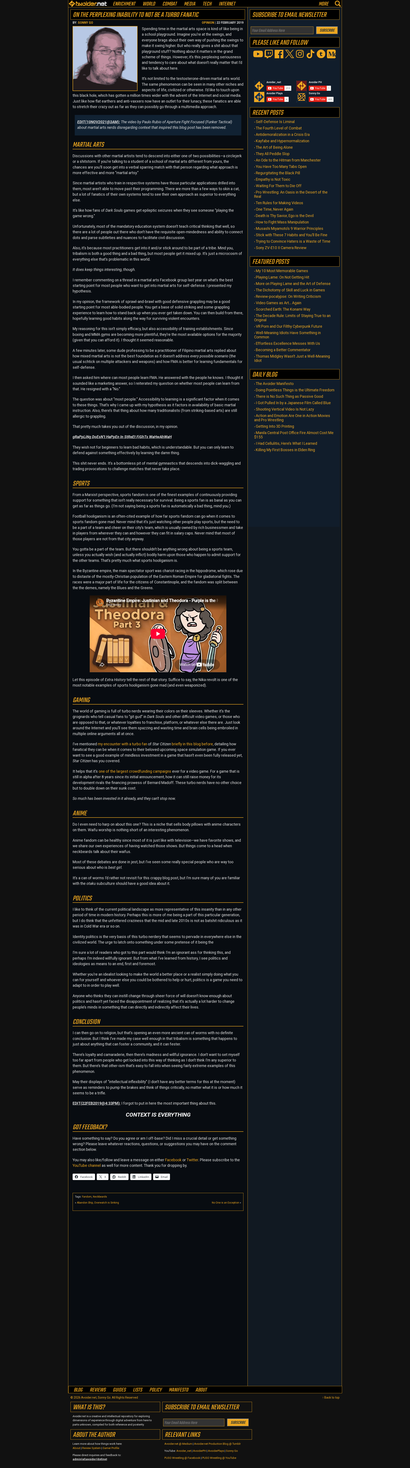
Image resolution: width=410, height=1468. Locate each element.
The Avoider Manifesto (275, 384)
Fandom (87, 1196)
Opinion (208, 22)
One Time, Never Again (274, 209)
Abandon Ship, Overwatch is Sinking (98, 1202)
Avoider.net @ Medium (178, 1443)
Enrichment (124, 4)
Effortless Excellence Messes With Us (288, 343)
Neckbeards (100, 1196)
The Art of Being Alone (274, 147)
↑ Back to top (331, 1397)
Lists (137, 1390)
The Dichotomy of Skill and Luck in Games (290, 290)
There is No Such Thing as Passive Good (289, 396)
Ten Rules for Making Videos (279, 203)
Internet (227, 4)
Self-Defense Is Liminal (275, 122)
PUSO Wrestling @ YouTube (219, 1457)
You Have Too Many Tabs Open (281, 166)
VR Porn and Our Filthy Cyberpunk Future (289, 326)
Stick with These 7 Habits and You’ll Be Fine (291, 235)
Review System (91, 1448)
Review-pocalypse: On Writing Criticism (288, 296)
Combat (169, 4)
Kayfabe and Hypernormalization (282, 141)
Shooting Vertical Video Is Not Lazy (285, 409)
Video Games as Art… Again (278, 303)
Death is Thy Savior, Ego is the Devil (285, 216)
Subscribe (327, 30)
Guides (119, 1390)
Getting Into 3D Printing (275, 426)
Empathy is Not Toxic (273, 179)
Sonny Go (85, 22)
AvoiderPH (199, 1450)
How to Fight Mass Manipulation (282, 222)
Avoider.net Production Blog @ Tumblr (217, 1443)
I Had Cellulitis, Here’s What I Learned (286, 443)
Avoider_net (183, 1450)
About (201, 1390)
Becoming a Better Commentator (283, 350)
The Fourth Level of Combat (279, 128)
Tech (206, 4)
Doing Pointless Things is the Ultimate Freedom (295, 390)
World (148, 4)
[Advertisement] (158, 1243)
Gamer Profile (111, 1448)
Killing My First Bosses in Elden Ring (285, 450)
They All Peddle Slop (273, 154)
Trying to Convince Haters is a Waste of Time (293, 241)
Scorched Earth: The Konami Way (283, 309)
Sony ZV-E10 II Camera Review (281, 248)
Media (189, 4)
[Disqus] (158, 1330)
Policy (155, 1390)
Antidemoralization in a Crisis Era (283, 134)
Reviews (97, 1390)
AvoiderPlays (216, 1450)
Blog (78, 1390)
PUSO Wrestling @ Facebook (182, 1457)
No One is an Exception (225, 1202)
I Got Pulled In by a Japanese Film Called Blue (293, 403)
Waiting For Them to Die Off (279, 186)
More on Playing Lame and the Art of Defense (293, 284)
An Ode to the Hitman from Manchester (288, 160)
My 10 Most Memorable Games (282, 271)
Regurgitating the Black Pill (278, 173)
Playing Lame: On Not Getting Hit (282, 277)
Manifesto (178, 1390)
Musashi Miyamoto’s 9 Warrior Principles (289, 228)
